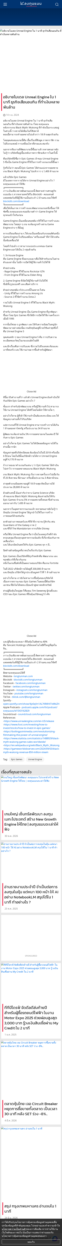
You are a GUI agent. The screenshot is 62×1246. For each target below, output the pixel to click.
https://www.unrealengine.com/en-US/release (29, 721)
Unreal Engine (35, 759)
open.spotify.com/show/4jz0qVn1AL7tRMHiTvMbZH (31, 703)
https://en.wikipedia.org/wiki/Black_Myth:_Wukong (31, 745)
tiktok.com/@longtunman (26, 696)
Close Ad (31, 391)
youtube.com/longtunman (28, 693)
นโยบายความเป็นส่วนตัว (14, 1229)
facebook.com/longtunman (31, 683)
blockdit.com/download (16, 201)
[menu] (5, 4)
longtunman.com (23, 676)
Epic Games (16, 759)
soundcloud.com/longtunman (34, 714)
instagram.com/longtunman (31, 690)
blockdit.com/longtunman (28, 679)
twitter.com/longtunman (26, 686)
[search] (57, 4)
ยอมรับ (31, 1241)
